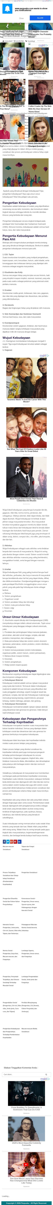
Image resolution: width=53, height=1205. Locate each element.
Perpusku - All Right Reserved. (34, 1203)
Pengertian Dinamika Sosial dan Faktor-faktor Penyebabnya (11, 901)
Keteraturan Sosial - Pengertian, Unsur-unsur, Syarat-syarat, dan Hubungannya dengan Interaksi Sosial (30, 904)
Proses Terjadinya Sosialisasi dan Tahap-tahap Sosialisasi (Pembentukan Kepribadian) (10, 878)
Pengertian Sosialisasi (29, 872)
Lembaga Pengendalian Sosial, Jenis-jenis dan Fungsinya (30, 979)
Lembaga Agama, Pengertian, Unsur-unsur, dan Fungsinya (30, 953)
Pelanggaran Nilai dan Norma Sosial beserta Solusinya (29, 927)
